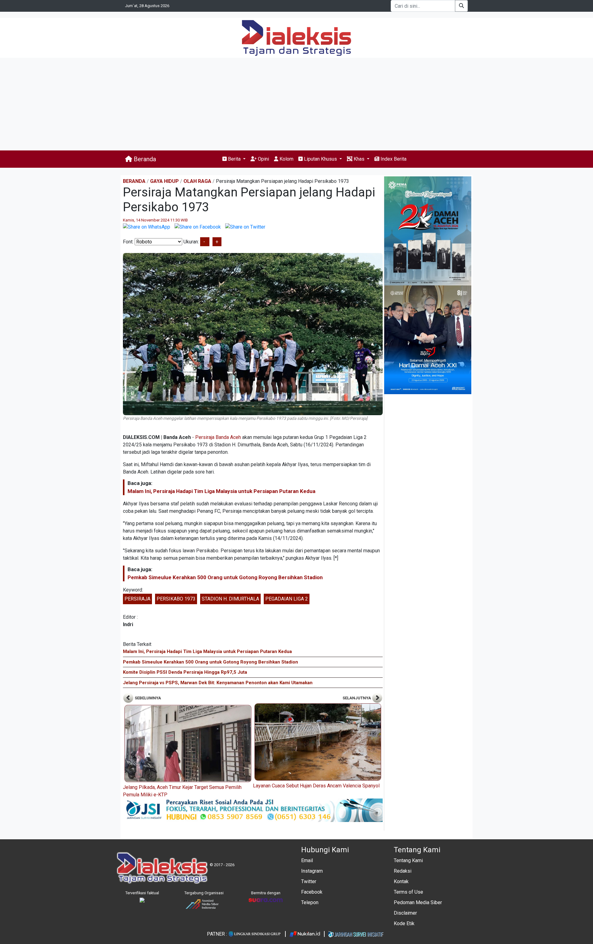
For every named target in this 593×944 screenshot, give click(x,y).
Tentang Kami (408, 860)
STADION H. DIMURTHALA (230, 599)
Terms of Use (408, 892)
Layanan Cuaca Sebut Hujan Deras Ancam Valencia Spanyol (316, 786)
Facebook (311, 892)
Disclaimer (405, 913)
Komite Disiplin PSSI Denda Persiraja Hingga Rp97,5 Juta (185, 672)
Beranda (144, 159)
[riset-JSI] (253, 810)
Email (307, 860)
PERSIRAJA (137, 599)
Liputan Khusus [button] (320, 159)
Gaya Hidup (164, 181)
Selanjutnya (357, 698)
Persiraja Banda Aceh (218, 437)
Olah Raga (197, 181)
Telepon (309, 902)
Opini (263, 159)
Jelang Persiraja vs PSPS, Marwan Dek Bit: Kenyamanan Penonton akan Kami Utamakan (218, 682)
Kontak (401, 881)
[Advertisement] (296, 104)
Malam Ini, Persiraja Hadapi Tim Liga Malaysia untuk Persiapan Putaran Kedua (221, 491)
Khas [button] (359, 159)
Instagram (312, 871)
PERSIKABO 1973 (176, 599)
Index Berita (392, 159)
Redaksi (402, 871)
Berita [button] (234, 159)
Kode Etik (404, 923)
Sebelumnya (147, 698)
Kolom (285, 159)
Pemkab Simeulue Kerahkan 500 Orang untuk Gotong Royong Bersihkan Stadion (225, 577)
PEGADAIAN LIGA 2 (286, 599)
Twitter (308, 881)
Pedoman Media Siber (418, 902)
